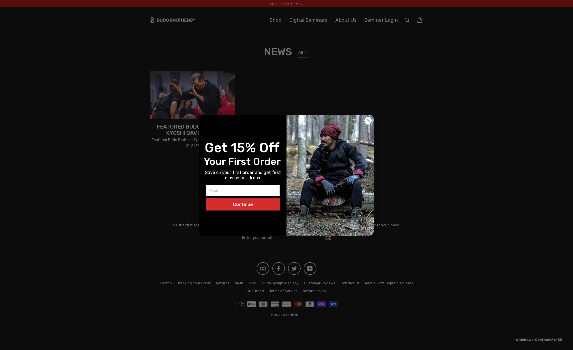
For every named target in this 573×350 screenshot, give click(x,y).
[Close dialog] (368, 120)
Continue (243, 204)
